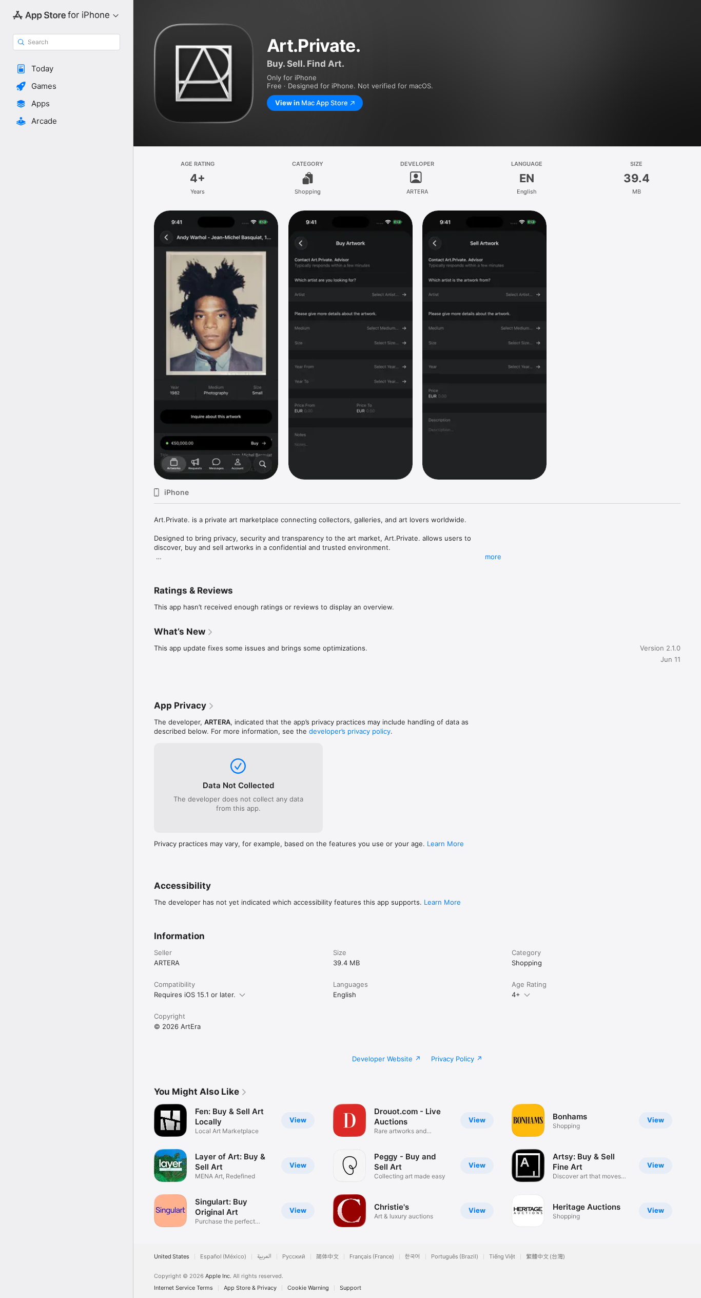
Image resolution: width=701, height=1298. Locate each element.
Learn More (445, 843)
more (493, 556)
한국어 (412, 1256)
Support (350, 1288)
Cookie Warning (308, 1288)
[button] (66, 69)
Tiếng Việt (502, 1256)
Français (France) (371, 1256)
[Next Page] (691, 1165)
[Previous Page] (144, 1165)
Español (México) (223, 1256)
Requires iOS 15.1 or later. (195, 994)
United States (171, 1256)
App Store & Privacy (250, 1288)
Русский (293, 1256)
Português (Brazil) (454, 1256)
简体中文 (327, 1256)
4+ (516, 994)
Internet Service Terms (183, 1288)
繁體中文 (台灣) (545, 1256)
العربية (264, 1256)
